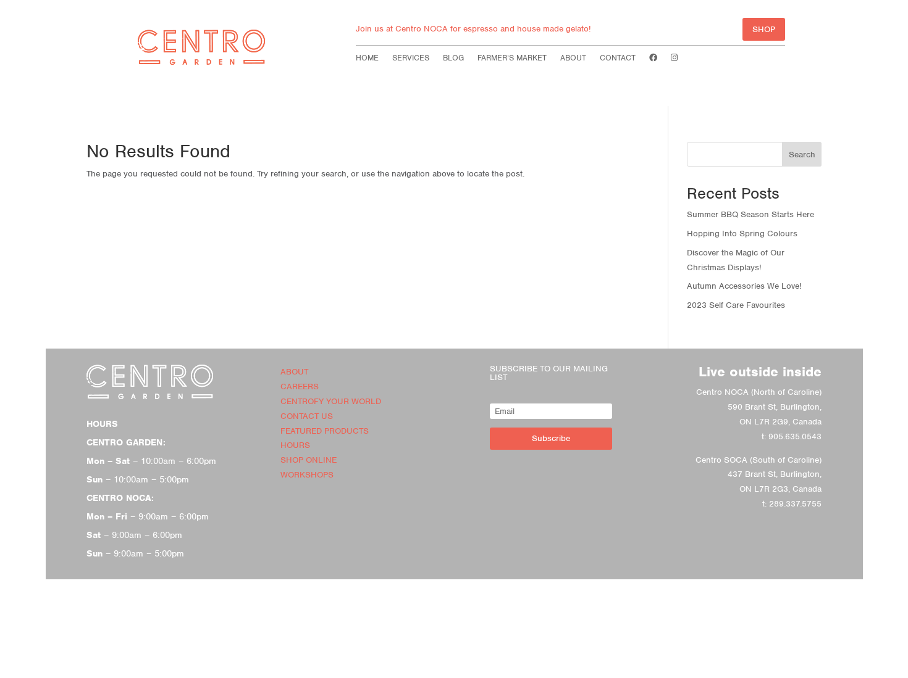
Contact (618, 58)
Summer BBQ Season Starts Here (750, 214)
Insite (478, 668)
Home (367, 58)
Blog (453, 58)
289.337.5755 (795, 503)
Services (410, 58)
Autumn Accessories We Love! (744, 286)
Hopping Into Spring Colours (742, 233)
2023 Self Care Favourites (736, 305)
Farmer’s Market (512, 58)
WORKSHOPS (307, 474)
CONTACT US (306, 416)
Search (802, 154)
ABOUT (294, 371)
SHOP (763, 29)
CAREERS (299, 386)
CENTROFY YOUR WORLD (330, 401)
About (573, 58)
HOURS (295, 445)
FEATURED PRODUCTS (324, 431)
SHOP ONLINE (308, 460)
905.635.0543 (795, 436)
